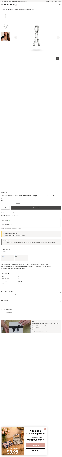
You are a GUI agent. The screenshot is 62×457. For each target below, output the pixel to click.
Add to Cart (36, 207)
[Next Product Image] (58, 37)
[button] (31, 292)
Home (2, 9)
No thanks (35, 450)
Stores (52, 1)
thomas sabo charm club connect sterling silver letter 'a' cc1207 (20, 9)
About (47, 1)
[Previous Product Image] (15, 37)
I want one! (35, 445)
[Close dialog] (45, 429)
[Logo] (10, 4)
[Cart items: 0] (60, 4)
